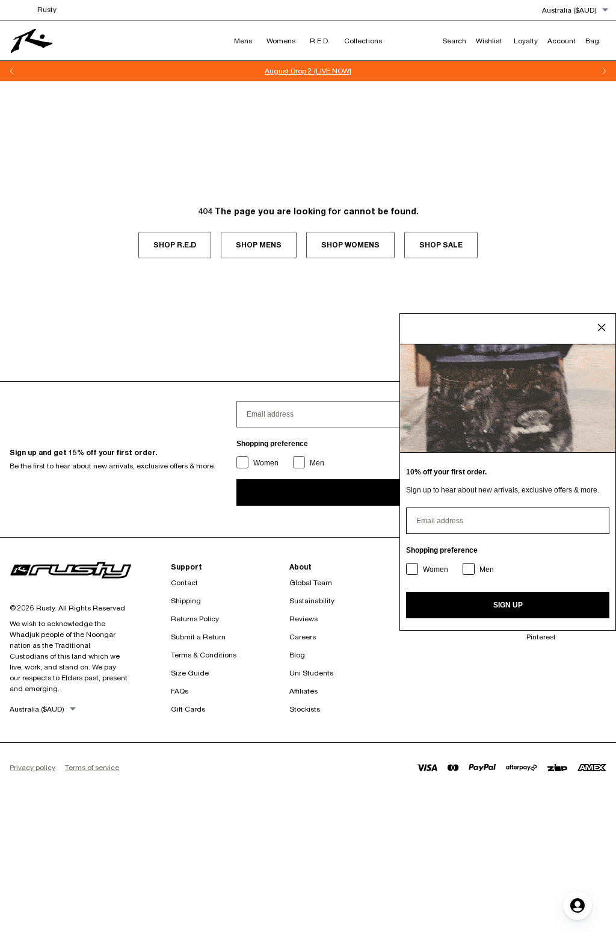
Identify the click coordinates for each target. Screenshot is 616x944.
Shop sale (441, 244)
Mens (243, 40)
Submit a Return (198, 636)
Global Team (310, 582)
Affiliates (303, 690)
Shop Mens (259, 244)
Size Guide (190, 672)
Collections (363, 40)
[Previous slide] (12, 71)
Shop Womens (350, 244)
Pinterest (541, 636)
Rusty (47, 9)
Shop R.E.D (174, 244)
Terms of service (92, 767)
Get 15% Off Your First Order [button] (344, 70)
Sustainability (311, 600)
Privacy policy (32, 767)
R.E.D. (320, 40)
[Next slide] (604, 71)
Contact (184, 582)
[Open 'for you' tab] (577, 905)
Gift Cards (188, 708)
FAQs (179, 690)
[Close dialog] (601, 327)
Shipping (186, 600)
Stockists (304, 708)
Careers (302, 636)
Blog (297, 654)
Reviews (303, 618)
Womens (280, 40)
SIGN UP (508, 605)
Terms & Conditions (203, 654)
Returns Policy (195, 618)
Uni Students (311, 672)
